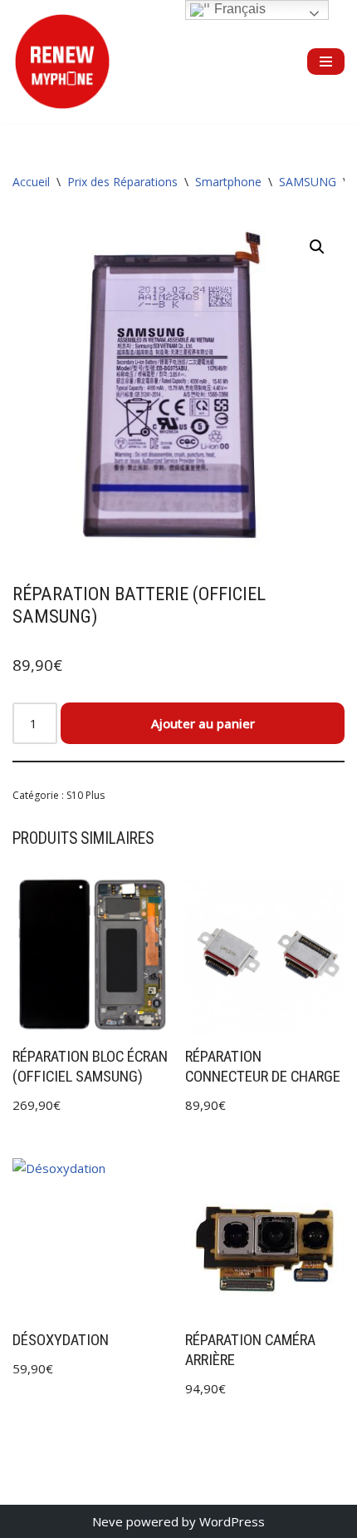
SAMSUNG (307, 182)
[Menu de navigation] (326, 61)
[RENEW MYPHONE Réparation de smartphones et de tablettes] (62, 61)
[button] (317, 247)
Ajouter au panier (203, 723)
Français (238, 9)
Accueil (31, 182)
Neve (107, 1521)
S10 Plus (85, 795)
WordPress (232, 1521)
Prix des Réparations (122, 182)
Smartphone (228, 182)
